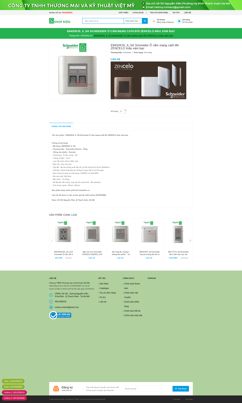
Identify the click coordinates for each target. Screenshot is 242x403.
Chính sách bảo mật (133, 315)
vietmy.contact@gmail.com (67, 307)
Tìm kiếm (176, 399)
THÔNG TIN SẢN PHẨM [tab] (61, 126)
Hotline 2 (14, 398)
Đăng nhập (161, 22)
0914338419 (67, 13)
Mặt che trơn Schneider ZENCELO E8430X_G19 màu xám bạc (92, 254)
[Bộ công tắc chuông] (121, 232)
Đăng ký (170, 22)
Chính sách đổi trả (132, 311)
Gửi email (182, 389)
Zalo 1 (13, 381)
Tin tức (176, 13)
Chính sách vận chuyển (131, 295)
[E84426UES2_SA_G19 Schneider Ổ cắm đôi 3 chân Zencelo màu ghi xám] (63, 232)
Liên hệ (187, 13)
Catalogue (138, 13)
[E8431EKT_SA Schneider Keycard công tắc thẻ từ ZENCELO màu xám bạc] (149, 232)
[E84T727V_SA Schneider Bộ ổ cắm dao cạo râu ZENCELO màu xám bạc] (178, 232)
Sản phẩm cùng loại (63, 214)
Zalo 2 (13, 387)
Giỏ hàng (186, 20)
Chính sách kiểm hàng (131, 304)
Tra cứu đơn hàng (159, 13)
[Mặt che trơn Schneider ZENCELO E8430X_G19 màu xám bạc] (92, 232)
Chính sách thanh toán (132, 286)
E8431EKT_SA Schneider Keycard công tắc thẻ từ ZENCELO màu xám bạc (149, 254)
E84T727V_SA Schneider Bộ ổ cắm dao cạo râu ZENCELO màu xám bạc (178, 254)
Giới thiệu (123, 13)
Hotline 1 (14, 392)
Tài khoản (161, 20)
